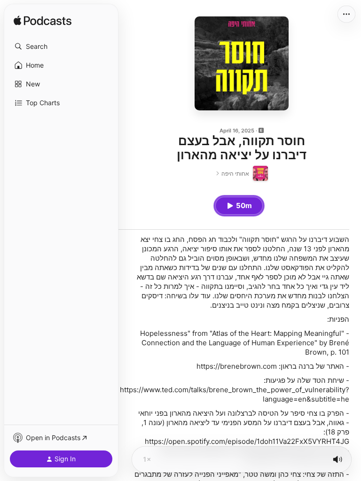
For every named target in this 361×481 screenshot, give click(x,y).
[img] (42, 21)
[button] (61, 46)
